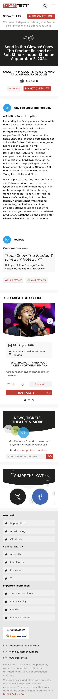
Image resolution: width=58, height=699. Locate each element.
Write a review (13, 279)
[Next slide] (50, 321)
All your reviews (36, 279)
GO (50, 456)
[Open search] (45, 6)
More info (14, 88)
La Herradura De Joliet (31, 74)
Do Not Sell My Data (14, 694)
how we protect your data (32, 450)
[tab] (25, 400)
